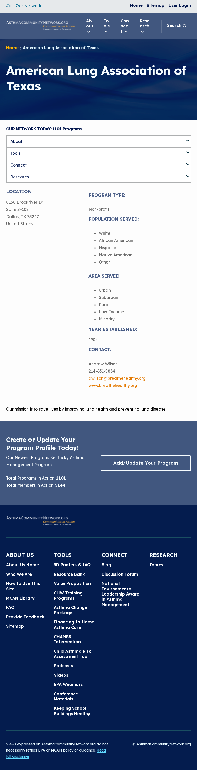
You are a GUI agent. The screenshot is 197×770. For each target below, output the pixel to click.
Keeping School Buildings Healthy (72, 711)
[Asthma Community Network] (40, 25)
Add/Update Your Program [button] (145, 463)
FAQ (10, 607)
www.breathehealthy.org (112, 385)
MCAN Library (20, 598)
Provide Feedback (25, 616)
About (89, 23)
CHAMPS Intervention (67, 639)
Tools (107, 23)
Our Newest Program (27, 457)
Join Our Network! (24, 5)
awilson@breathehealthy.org (117, 378)
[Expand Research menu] (188, 174)
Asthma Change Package (70, 610)
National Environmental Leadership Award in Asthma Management (120, 594)
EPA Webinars (68, 684)
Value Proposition (72, 583)
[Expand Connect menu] (188, 162)
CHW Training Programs (68, 595)
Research (145, 23)
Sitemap (155, 5)
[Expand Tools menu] (188, 150)
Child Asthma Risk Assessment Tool (72, 654)
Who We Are (19, 574)
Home (136, 5)
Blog (106, 564)
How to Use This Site (23, 586)
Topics (156, 564)
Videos (61, 675)
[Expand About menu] (188, 138)
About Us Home (22, 564)
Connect (125, 26)
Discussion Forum (120, 574)
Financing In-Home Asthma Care (74, 624)
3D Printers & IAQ (72, 564)
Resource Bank (69, 574)
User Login (180, 5)
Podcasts (63, 665)
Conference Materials (66, 696)
